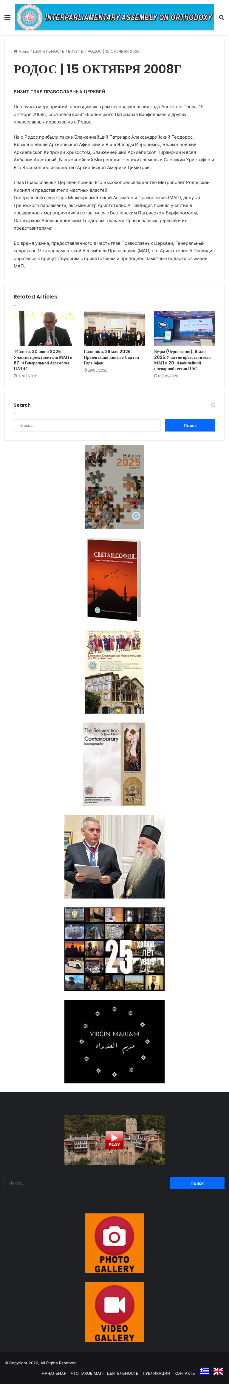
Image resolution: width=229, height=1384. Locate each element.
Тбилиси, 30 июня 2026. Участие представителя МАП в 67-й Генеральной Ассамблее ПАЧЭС (43, 360)
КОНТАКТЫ (185, 1373)
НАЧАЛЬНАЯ (54, 1373)
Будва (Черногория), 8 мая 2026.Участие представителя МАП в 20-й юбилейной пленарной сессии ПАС (182, 360)
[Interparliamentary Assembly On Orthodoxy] (114, 17)
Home (23, 51)
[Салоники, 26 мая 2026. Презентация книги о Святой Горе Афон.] (114, 328)
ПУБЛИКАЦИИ (156, 1373)
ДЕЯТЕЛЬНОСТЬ (49, 51)
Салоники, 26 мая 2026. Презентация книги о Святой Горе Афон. (111, 357)
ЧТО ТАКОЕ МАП (87, 1373)
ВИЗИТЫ (76, 51)
